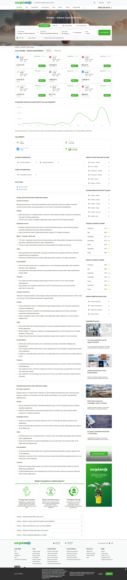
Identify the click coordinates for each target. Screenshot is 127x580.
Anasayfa (17, 47)
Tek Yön (48, 50)
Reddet (101, 573)
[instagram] (112, 543)
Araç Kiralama (45, 7)
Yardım (68, 7)
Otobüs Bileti (34, 7)
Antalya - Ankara (30, 47)
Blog (54, 7)
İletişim (60, 7)
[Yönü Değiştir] (38, 32)
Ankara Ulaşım (23, 189)
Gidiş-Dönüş (57, 50)
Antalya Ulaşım (23, 187)
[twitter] (109, 543)
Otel (26, 7)
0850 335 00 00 (104, 8)
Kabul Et (109, 573)
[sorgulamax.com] (23, 3)
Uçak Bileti (19, 7)
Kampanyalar (76, 7)
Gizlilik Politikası (54, 576)
